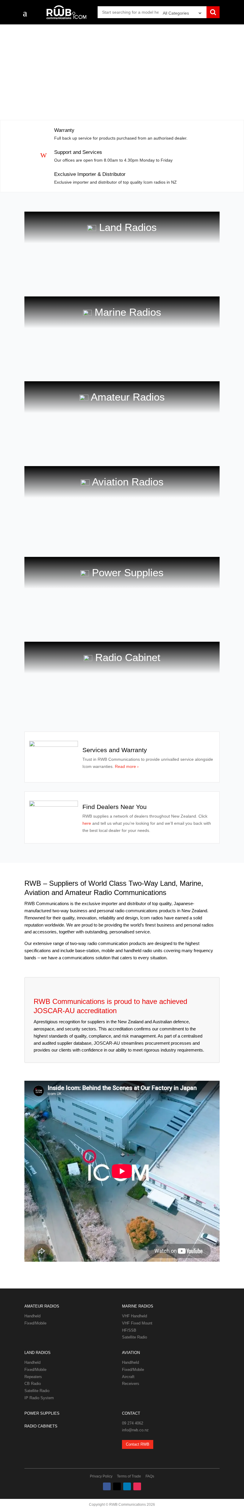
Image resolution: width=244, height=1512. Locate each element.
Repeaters (33, 1376)
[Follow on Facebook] (107, 1486)
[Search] (213, 12)
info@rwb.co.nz (135, 1430)
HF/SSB (129, 1330)
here (87, 823)
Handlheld (130, 1362)
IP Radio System (39, 1398)
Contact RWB (137, 1444)
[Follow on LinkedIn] (127, 1486)
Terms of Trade (129, 1476)
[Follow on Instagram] (137, 1486)
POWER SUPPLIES (42, 1413)
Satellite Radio (134, 1337)
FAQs (150, 1476)
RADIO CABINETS (40, 1426)
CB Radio (32, 1383)
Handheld (32, 1316)
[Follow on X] (117, 1486)
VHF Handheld (134, 1316)
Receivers (130, 1383)
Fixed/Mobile (35, 1323)
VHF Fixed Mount (137, 1323)
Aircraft (128, 1376)
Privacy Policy (101, 1476)
